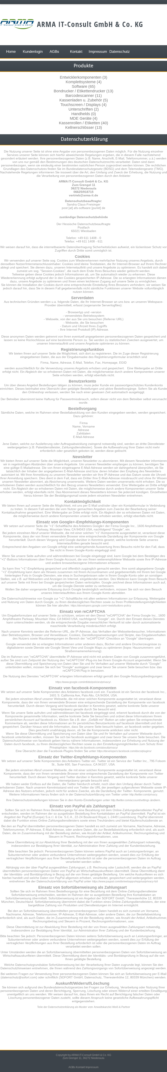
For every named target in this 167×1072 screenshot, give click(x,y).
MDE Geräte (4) (83, 118)
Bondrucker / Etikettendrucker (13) (83, 91)
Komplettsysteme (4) (84, 82)
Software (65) (83, 86)
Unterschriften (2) (83, 109)
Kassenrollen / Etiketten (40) (83, 123)
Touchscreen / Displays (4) (83, 105)
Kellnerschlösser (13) (83, 127)
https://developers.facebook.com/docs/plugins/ (124, 751)
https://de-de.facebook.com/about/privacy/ (93, 747)
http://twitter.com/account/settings (130, 800)
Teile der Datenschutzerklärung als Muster (62, 1007)
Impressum (92, 1067)
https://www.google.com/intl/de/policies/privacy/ (83, 682)
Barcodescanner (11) (83, 95)
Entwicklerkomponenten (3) (83, 77)
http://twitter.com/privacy (143, 794)
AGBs (71, 1067)
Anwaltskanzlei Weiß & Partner (112, 1007)
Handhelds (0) (83, 114)
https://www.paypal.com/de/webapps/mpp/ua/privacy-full (125, 881)
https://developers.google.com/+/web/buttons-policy (101, 605)
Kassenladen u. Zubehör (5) (83, 100)
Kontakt (80, 1067)
